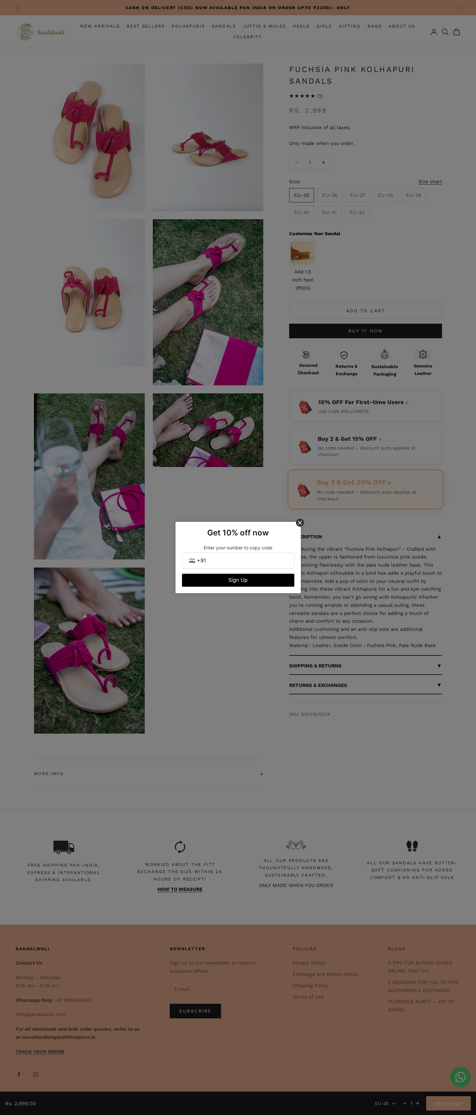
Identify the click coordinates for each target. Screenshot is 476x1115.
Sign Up (238, 580)
